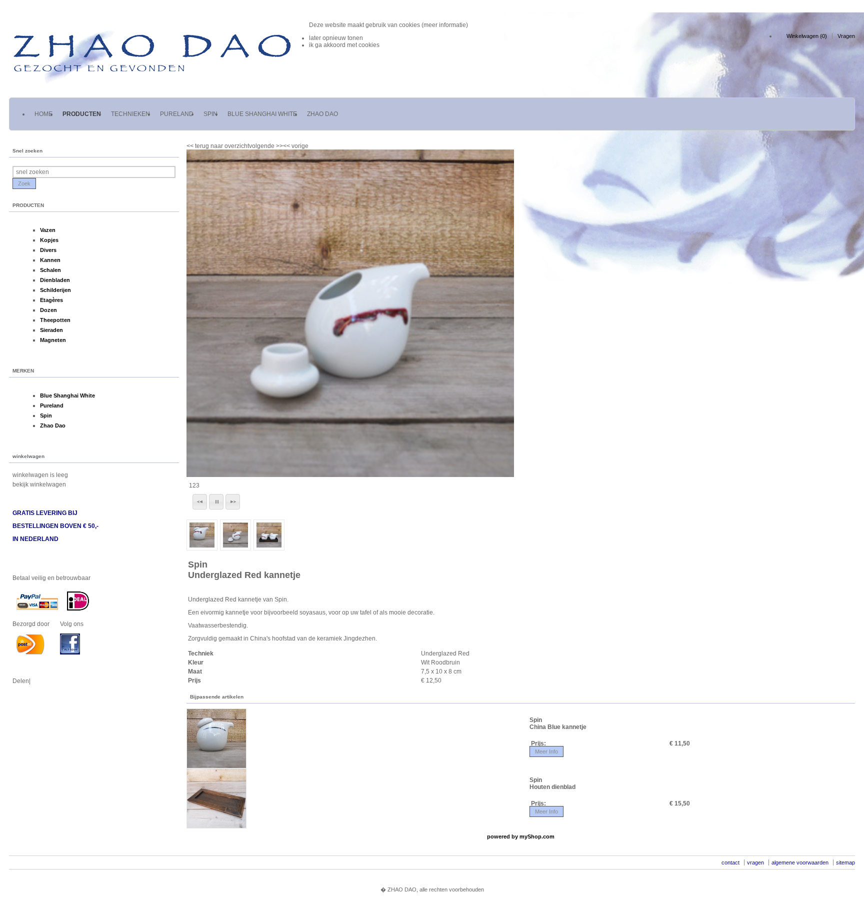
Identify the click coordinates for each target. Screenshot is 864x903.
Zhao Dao (53, 425)
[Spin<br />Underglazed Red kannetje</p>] (350, 313)
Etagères (51, 300)
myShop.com (537, 837)
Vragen (846, 36)
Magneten (53, 340)
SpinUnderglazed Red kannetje (244, 570)
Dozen (48, 310)
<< (287, 146)
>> (278, 146)
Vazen (48, 230)
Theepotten (55, 320)
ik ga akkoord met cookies (344, 45)
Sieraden (51, 330)
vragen (755, 863)
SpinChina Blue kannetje (558, 723)
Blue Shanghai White (67, 395)
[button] (199, 502)
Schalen (50, 270)
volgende (266, 146)
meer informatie (445, 25)
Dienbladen (55, 280)
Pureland (52, 405)
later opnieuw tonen (336, 38)
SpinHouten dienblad (553, 783)
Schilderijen (55, 290)
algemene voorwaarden (800, 863)
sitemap (845, 863)
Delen (20, 681)
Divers (48, 250)
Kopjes (49, 240)
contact (731, 863)
